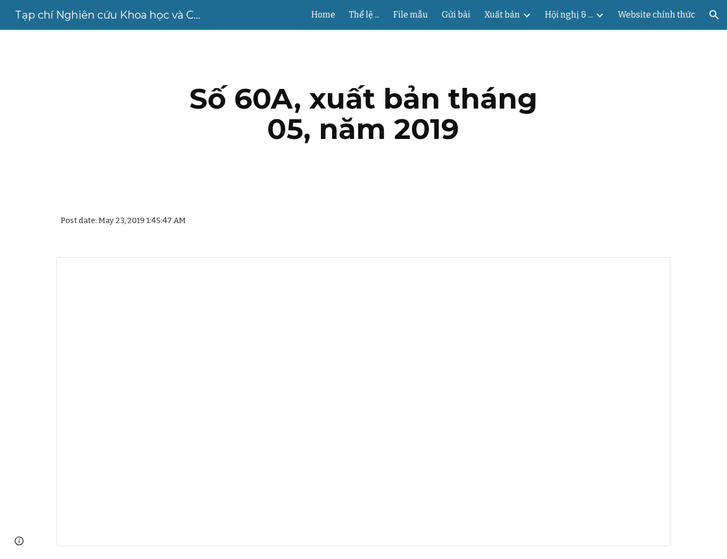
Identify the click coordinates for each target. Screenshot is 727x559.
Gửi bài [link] (456, 15)
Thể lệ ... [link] (364, 15)
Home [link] (323, 15)
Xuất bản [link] (502, 15)
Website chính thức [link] (656, 15)
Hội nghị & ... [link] (569, 15)
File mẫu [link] (410, 15)
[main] (363, 113)
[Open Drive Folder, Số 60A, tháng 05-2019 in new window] (650, 271)
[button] (714, 15)
